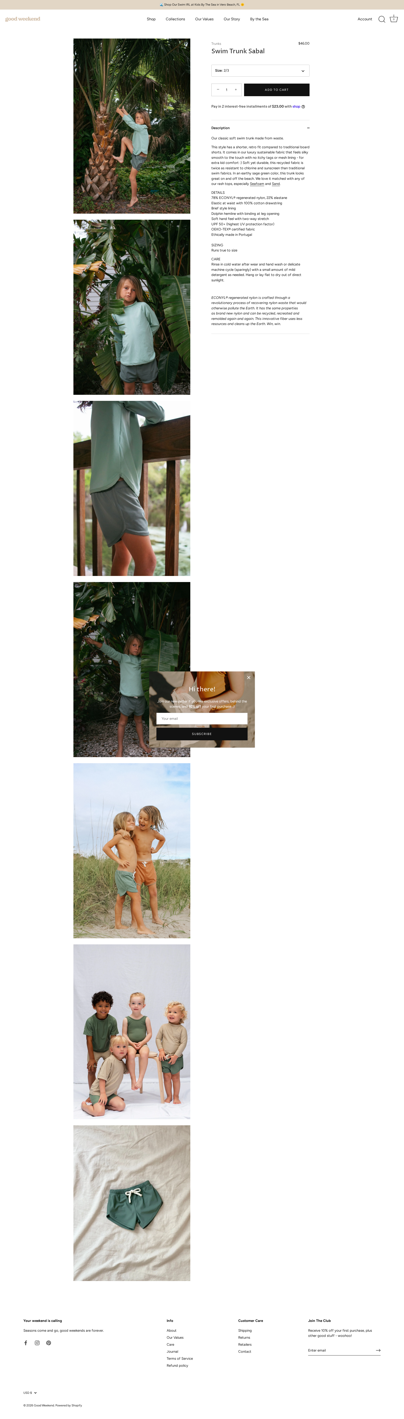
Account (365, 19)
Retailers (245, 1344)
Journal (172, 1351)
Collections (175, 19)
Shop (151, 19)
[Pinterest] (48, 1343)
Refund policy (177, 1365)
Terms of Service (180, 1358)
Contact (244, 1351)
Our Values (204, 19)
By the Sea (259, 19)
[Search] (382, 19)
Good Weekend (44, 1405)
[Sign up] (378, 1350)
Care (170, 1344)
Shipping (245, 1330)
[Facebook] (25, 1343)
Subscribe (202, 734)
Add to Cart (277, 90)
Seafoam (257, 184)
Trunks (216, 44)
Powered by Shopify (68, 1405)
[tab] (260, 235)
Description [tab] (220, 128)
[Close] (249, 677)
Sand (276, 184)
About (172, 1330)
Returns (244, 1337)
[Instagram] (37, 1343)
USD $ (27, 1392)
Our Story (232, 19)
